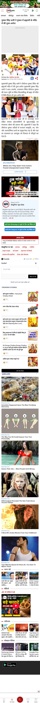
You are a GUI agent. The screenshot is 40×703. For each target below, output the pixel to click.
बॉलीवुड (11, 15)
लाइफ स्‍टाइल (6, 251)
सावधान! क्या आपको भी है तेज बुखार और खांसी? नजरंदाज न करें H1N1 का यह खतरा (7, 635)
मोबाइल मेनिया (9, 640)
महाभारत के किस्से (26, 251)
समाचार (3, 15)
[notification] (37, 10)
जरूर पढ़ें (7, 569)
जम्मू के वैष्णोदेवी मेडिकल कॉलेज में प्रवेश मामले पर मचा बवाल (19, 242)
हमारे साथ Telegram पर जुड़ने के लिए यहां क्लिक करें (20, 229)
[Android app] (10, 665)
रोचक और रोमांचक (22, 254)
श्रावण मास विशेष (21, 15)
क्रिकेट (32, 15)
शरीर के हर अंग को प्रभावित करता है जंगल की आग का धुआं (21, 635)
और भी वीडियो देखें (8, 592)
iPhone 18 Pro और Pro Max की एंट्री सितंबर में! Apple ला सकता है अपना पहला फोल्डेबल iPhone (21, 654)
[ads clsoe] (38, 691)
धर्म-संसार (15, 251)
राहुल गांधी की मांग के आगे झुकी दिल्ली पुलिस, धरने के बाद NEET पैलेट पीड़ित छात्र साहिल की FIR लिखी (21, 583)
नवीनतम (7, 621)
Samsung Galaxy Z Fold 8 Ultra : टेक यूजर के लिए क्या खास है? (7, 654)
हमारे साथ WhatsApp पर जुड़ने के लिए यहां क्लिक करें (20, 224)
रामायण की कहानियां (8, 254)
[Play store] (33, 10)
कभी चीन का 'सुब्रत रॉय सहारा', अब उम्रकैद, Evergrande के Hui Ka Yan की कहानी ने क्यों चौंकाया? (7, 583)
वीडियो (6, 588)
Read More (10, 193)
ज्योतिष (32, 247)
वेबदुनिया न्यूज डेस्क (14, 77)
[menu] (3, 11)
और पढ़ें (11, 218)
